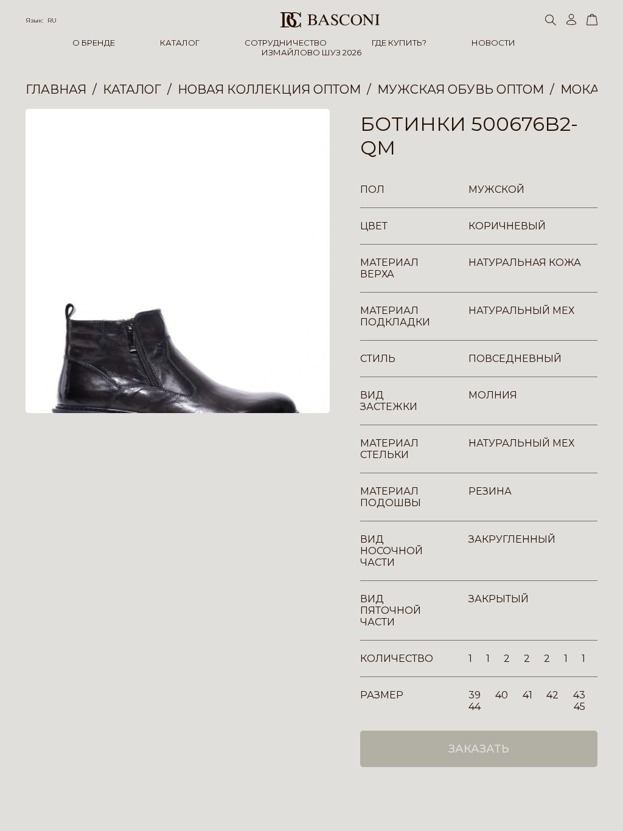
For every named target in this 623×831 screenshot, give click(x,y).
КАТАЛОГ (180, 42)
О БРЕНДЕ (93, 42)
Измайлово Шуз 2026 (311, 52)
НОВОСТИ (493, 42)
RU (52, 20)
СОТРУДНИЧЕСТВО (286, 42)
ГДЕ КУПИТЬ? (399, 42)
